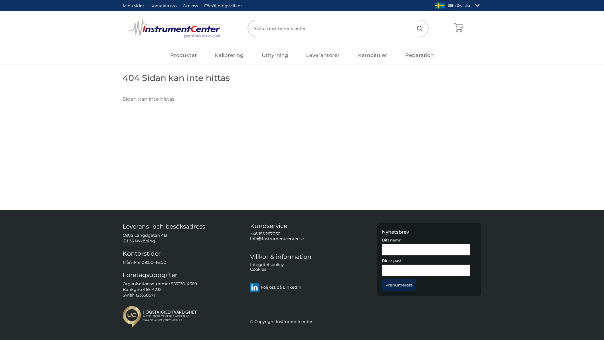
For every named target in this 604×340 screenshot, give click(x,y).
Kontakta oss (163, 5)
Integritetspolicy (267, 264)
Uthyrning (275, 55)
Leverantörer (323, 55)
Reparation (419, 55)
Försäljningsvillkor (223, 5)
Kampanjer (372, 55)
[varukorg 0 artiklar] (458, 28)
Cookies (258, 269)
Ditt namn (391, 240)
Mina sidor (133, 5)
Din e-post (392, 261)
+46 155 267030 (265, 234)
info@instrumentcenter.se (277, 238)
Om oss (190, 5)
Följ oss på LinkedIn (281, 287)
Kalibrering (229, 55)
